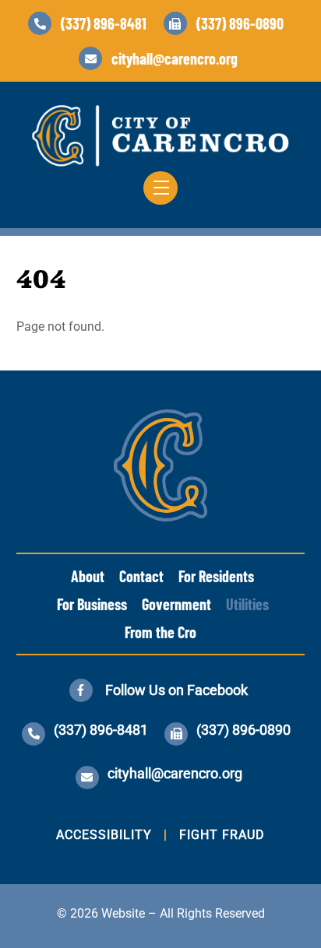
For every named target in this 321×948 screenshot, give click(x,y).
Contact (141, 576)
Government (176, 604)
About (87, 576)
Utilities (247, 604)
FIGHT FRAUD (222, 834)
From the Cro (160, 632)
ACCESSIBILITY (104, 834)
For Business (92, 604)
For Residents (216, 576)
